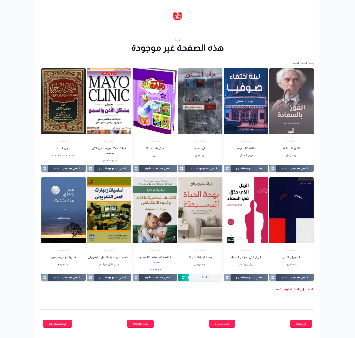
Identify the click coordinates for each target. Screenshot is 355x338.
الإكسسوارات (57, 323)
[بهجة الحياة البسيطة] (200, 210)
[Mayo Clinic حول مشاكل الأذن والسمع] (109, 101)
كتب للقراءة (140, 323)
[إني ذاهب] (200, 101)
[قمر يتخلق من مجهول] (63, 210)
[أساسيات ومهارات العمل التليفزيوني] (109, 210)
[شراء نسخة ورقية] (200, 277)
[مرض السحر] (63, 101)
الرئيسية (301, 323)
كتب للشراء (222, 323)
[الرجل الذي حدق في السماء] (246, 210)
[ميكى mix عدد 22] (155, 101)
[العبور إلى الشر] (291, 210)
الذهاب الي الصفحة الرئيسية (295, 289)
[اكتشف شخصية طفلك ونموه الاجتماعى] (155, 210)
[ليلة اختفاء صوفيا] (246, 101)
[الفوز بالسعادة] (291, 101)
